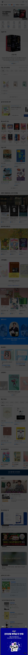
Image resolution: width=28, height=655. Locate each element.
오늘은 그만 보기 (4, 626)
